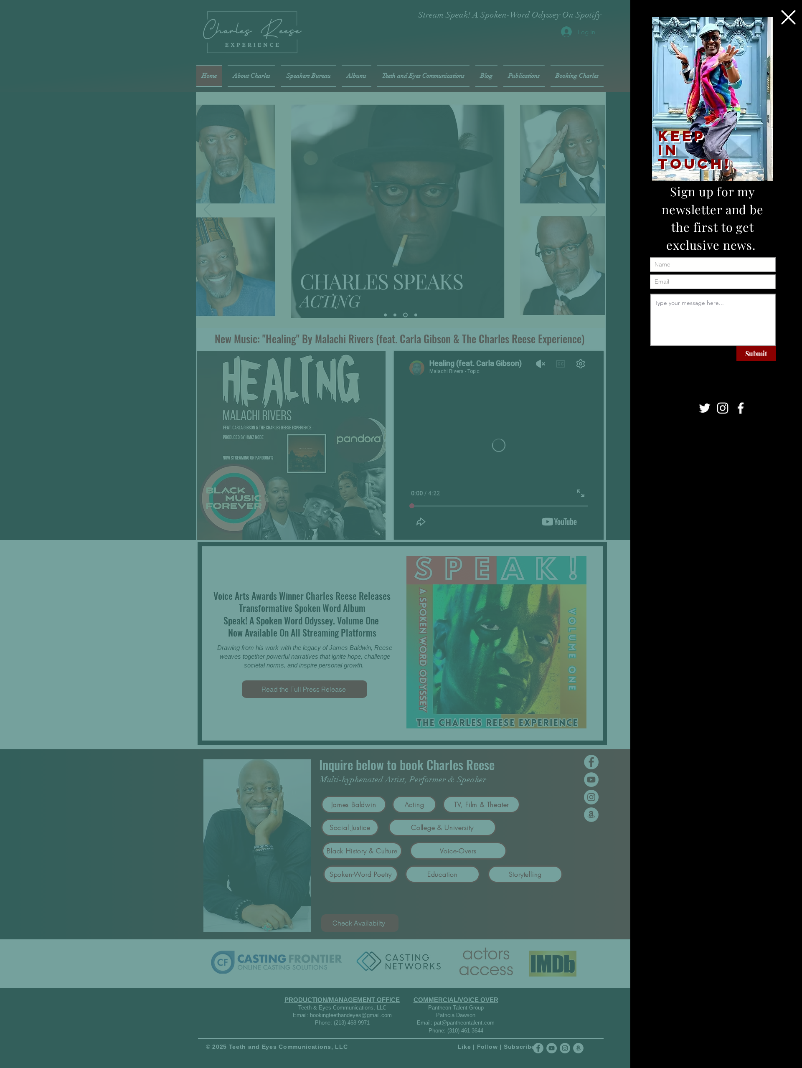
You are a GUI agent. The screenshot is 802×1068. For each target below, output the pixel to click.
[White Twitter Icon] (704, 408)
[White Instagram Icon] (722, 408)
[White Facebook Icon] (740, 408)
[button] (788, 17)
